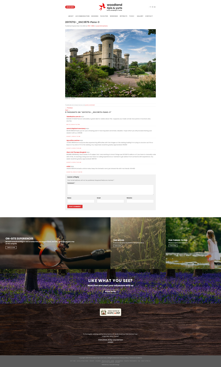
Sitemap (117, 362)
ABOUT (71, 16)
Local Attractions (102, 26)
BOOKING (94, 16)
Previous (69, 108)
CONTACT (149, 16)
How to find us (145, 361)
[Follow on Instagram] (152, 7)
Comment (71, 183)
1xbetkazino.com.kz (73, 117)
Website (129, 198)
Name (69, 198)
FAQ (139, 361)
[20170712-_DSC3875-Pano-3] (110, 63)
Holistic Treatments (130, 361)
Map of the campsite (108, 362)
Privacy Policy (124, 358)
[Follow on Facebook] (150, 7)
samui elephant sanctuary (75, 128)
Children (98, 361)
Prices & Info (106, 361)
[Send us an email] (154, 7)
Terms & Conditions (136, 358)
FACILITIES (104, 16)
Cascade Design (114, 365)
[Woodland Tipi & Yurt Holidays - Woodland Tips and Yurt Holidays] (110, 7)
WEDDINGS (114, 16)
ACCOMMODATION (82, 16)
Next (67, 110)
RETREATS (123, 16)
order (68, 166)
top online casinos (72, 140)
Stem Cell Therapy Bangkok (76, 152)
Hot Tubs (73, 361)
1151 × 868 (91, 26)
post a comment (90, 105)
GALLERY (140, 16)
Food (112, 361)
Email (98, 198)
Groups (92, 361)
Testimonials (119, 361)
